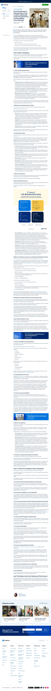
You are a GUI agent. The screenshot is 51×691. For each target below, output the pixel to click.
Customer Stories (6, 15)
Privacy (43, 650)
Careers (3, 654)
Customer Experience (4, 651)
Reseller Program (29, 655)
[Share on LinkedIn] (21, 27)
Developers (28, 657)
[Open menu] (49, 5)
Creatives (20, 679)
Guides (4, 18)
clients (46, 504)
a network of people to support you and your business (27, 546)
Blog (3, 13)
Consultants (20, 668)
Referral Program (29, 650)
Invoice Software (13, 648)
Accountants (20, 663)
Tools (35, 663)
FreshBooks (16, 348)
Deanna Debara (22, 595)
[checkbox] (23, 632)
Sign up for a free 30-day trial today (27, 372)
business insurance (20, 376)
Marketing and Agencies (20, 676)
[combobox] (6, 35)
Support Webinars (37, 655)
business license (22, 299)
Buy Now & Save (45, 4)
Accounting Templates (36, 661)
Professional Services (20, 682)
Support (35, 650)
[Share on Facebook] (19, 27)
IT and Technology (21, 670)
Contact (3, 662)
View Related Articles (43, 603)
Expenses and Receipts (12, 651)
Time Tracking (12, 657)
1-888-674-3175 (20, 687)
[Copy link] (24, 27)
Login (35, 648)
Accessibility (44, 648)
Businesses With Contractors (21, 651)
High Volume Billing (13, 675)
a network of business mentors (24, 549)
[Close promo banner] (50, 0)
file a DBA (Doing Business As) (28, 262)
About (3, 648)
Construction (20, 666)
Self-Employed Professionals (20, 658)
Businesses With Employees (21, 655)
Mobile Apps (12, 670)
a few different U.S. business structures (24, 185)
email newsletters (37, 533)
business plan (31, 518)
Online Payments (13, 666)
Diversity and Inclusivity (4, 657)
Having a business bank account (19, 323)
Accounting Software (12, 655)
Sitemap (35, 653)
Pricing (11, 673)
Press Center (4, 660)
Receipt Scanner (37, 666)
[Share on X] (22, 27)
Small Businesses (21, 661)
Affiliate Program (29, 653)
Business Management (18, 9)
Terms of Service (45, 653)
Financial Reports (13, 668)
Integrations (28, 648)
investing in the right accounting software (27, 346)
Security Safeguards (44, 656)
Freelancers (20, 648)
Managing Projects (13, 660)
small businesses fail (28, 565)
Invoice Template (37, 657)
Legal (19, 673)
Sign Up (45, 629)
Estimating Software (12, 663)
